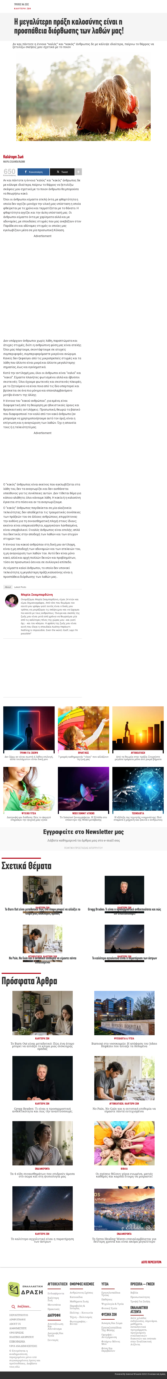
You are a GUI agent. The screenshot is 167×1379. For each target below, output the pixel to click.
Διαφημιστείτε (17, 1328)
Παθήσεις (106, 1299)
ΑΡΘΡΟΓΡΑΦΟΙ (17, 1319)
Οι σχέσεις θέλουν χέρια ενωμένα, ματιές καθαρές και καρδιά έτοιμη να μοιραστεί (124, 1175)
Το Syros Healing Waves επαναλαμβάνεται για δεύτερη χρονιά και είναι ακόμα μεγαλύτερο (124, 1240)
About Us (15, 1323)
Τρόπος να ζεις (21, 4)
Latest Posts (20, 587)
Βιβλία (124, 1169)
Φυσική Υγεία (109, 1308)
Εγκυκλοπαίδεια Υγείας (110, 1294)
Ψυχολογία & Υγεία (124, 1038)
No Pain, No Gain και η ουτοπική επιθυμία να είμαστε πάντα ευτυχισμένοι (124, 1110)
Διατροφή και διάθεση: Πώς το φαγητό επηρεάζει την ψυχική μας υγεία (29, 818)
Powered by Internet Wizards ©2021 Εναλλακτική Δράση (140, 1374)
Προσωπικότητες (140, 1297)
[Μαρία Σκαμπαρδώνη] (11, 606)
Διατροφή (54, 1316)
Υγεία (104, 1284)
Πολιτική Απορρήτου (21, 1337)
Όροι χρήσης (16, 1332)
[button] (151, 1262)
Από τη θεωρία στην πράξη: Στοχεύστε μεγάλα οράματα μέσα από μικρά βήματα (138, 758)
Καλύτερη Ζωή (22, 8)
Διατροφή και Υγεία (55, 1334)
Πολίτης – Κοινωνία (81, 1312)
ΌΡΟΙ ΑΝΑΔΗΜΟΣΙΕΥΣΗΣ (23, 1346)
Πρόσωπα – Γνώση (142, 1284)
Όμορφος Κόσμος (82, 1284)
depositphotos (18, 1315)
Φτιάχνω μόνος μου (110, 1342)
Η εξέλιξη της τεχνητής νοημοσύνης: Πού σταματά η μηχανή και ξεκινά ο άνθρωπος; (138, 818)
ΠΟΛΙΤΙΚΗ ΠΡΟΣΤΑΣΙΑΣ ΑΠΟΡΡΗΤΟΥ (83, 848)
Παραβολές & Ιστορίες (77, 1307)
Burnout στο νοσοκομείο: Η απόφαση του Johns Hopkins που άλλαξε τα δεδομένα (124, 1045)
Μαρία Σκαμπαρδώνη (14, 162)
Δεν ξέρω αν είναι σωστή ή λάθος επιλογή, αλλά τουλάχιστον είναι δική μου (29, 758)
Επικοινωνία (17, 1341)
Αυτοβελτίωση (116, 1103)
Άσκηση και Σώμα (111, 1323)
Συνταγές (53, 1340)
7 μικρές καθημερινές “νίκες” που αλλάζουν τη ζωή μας (83, 758)
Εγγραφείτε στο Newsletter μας (83, 832)
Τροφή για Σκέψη (140, 1301)
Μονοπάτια (54, 1304)
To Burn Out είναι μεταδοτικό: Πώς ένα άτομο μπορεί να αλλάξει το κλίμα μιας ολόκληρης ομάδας (42, 1046)
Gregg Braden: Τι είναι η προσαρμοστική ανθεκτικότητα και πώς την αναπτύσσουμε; (42, 1110)
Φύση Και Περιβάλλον (108, 1349)
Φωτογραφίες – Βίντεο (78, 1322)
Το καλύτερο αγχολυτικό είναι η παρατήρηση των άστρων (124, 958)
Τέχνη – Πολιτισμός (81, 1317)
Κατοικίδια (76, 1297)
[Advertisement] (42, 288)
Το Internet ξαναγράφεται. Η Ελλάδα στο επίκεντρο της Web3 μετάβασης (83, 818)
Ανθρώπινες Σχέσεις (81, 1292)
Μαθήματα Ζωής (79, 1301)
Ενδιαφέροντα (42, 1169)
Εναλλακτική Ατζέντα (139, 1310)
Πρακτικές (54, 1309)
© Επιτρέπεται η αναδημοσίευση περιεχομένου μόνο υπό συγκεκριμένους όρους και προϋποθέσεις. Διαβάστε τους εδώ (24, 1358)
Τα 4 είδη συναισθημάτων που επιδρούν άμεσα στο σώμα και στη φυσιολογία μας (42, 1175)
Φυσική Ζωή (109, 1315)
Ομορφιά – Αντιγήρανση (109, 1336)
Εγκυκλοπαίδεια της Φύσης (111, 1329)
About (8, 587)
